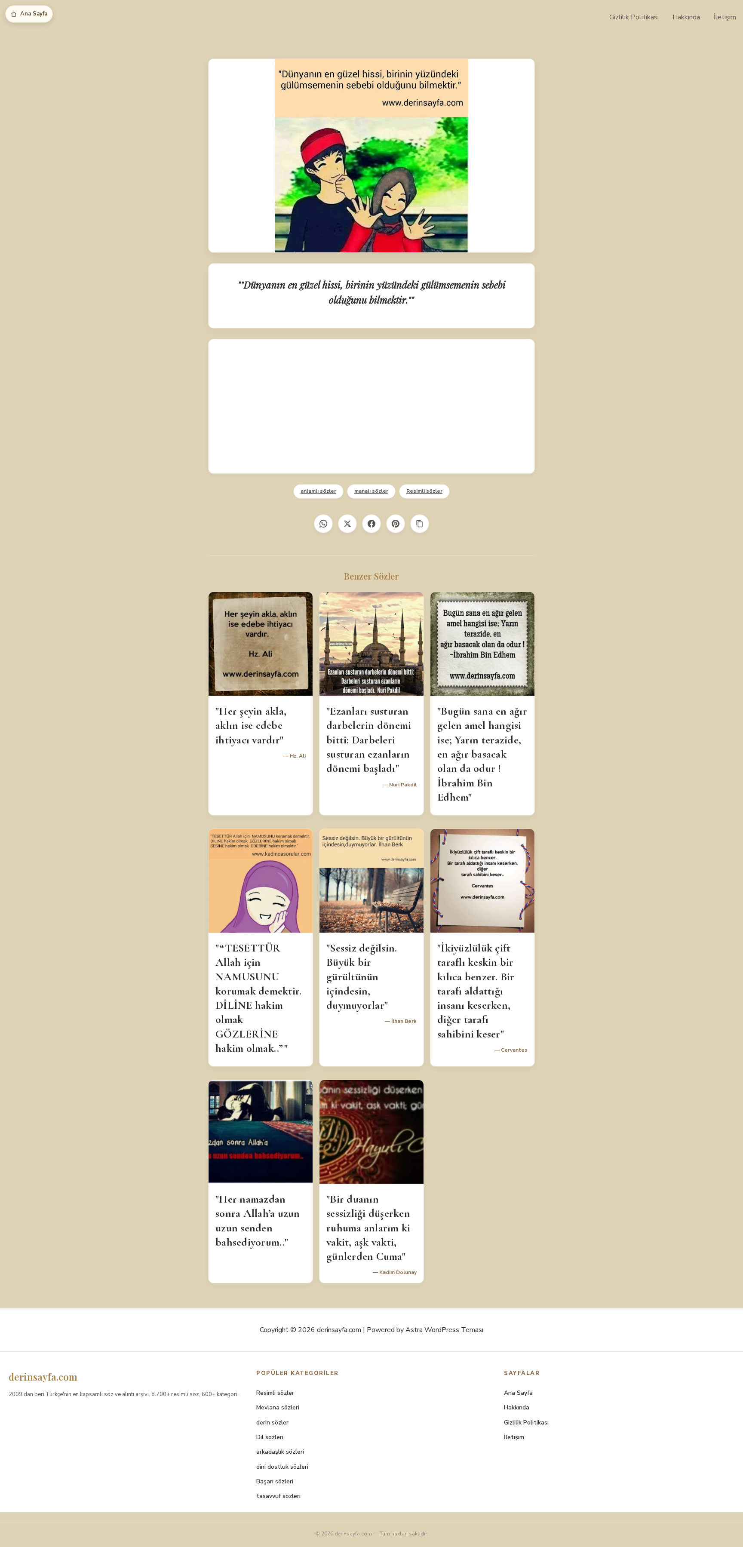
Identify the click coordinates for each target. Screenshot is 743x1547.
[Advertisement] (371, 406)
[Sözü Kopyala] (419, 523)
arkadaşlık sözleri (280, 1452)
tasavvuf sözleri (278, 1496)
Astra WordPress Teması (444, 1330)
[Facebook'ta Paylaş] (371, 523)
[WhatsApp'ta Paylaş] (323, 523)
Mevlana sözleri (277, 1407)
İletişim (725, 17)
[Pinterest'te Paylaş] (395, 523)
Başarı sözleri (274, 1481)
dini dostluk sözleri (282, 1467)
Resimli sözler (424, 491)
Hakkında (686, 17)
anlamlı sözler (318, 491)
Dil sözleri (269, 1437)
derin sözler (272, 1422)
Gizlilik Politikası (634, 17)
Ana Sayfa (33, 14)
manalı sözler (371, 491)
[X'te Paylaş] (347, 523)
